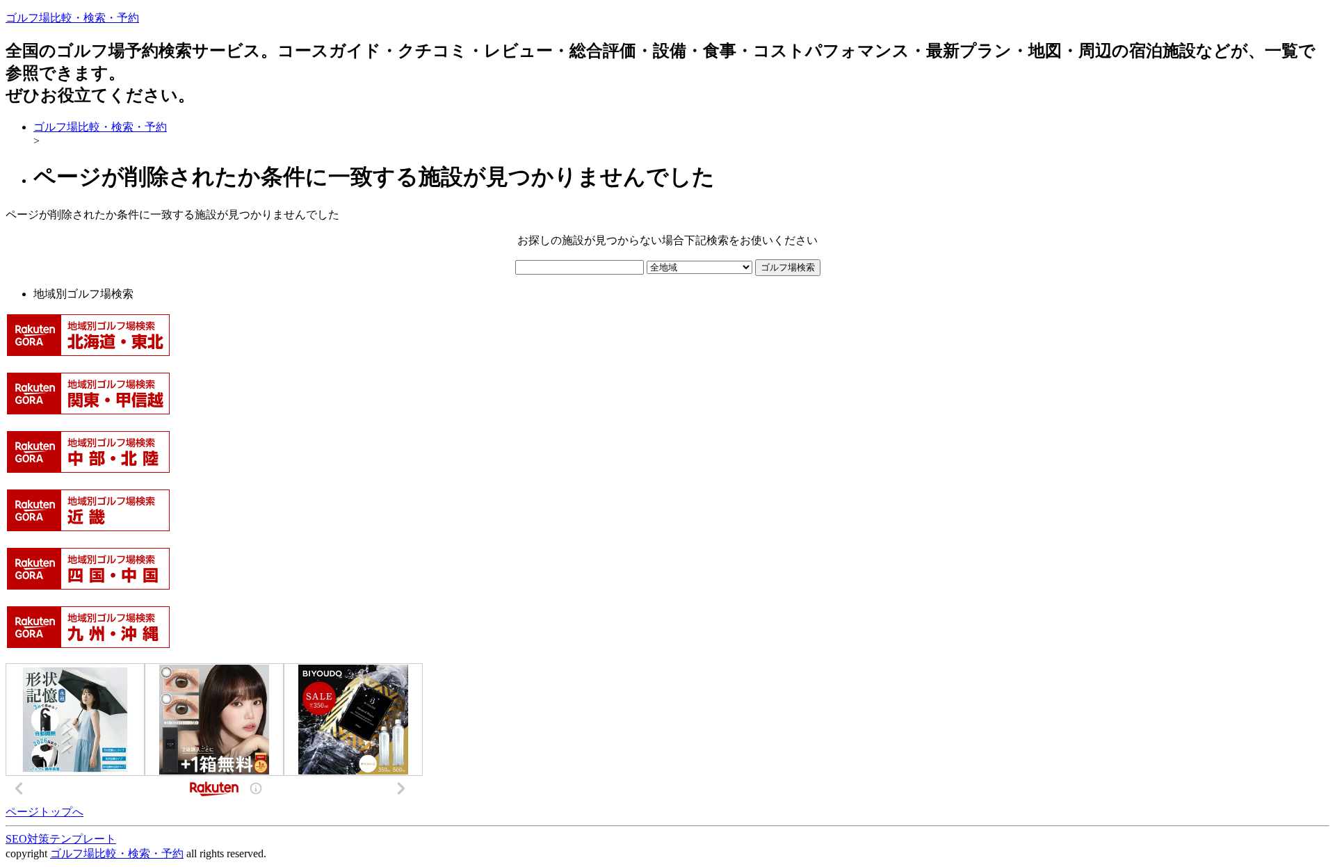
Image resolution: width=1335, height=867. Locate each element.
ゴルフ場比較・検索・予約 (72, 18)
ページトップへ (44, 812)
